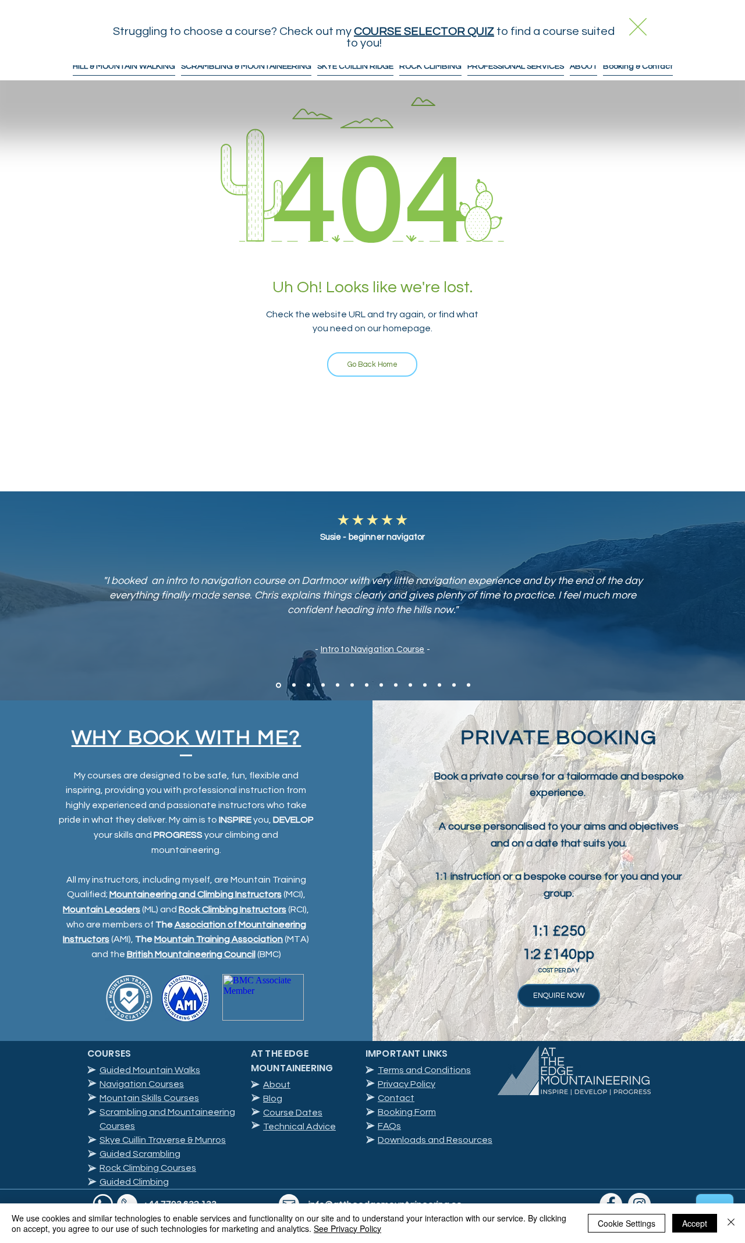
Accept (694, 1223)
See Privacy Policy (347, 1228)
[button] (638, 27)
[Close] (731, 1223)
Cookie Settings (626, 1223)
